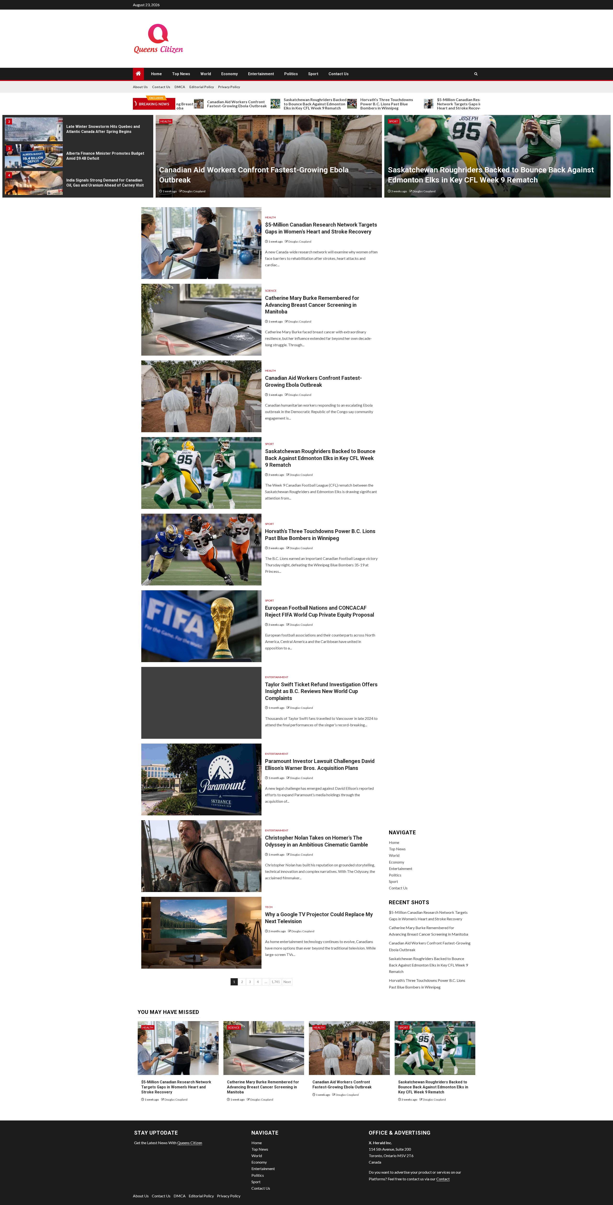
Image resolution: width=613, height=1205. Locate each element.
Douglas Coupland (195, 191)
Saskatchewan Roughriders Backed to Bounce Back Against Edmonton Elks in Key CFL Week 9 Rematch (269, 103)
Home (156, 74)
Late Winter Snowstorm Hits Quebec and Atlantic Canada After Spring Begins (103, 129)
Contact (443, 1179)
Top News (181, 74)
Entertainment (261, 74)
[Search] (476, 74)
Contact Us (339, 74)
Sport (313, 74)
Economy (229, 74)
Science (271, 290)
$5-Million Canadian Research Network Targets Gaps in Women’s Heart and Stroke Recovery (422, 103)
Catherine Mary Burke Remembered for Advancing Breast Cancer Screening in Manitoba (312, 305)
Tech (268, 907)
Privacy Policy (229, 87)
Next (287, 982)
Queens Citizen (189, 1142)
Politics (291, 74)
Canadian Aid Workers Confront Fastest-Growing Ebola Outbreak (191, 103)
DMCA (180, 87)
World (205, 74)
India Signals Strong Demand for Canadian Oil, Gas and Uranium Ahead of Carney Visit (105, 183)
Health (270, 217)
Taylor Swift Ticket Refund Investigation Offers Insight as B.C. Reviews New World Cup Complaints (321, 691)
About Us (140, 87)
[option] (78, 130)
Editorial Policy (201, 87)
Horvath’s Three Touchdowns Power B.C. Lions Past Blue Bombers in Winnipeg (341, 103)
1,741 (276, 982)
